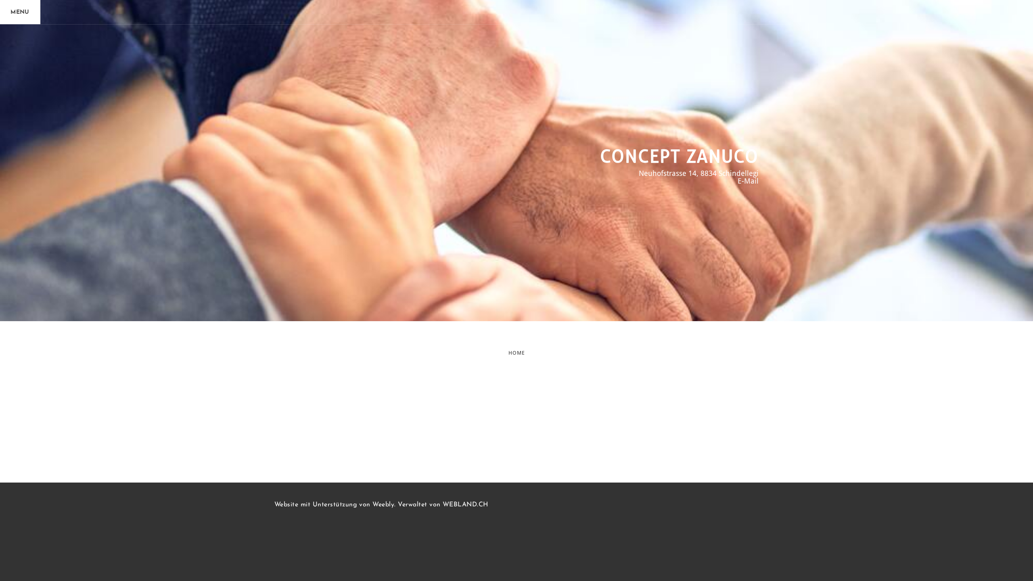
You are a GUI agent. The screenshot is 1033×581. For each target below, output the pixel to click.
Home (516, 353)
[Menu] (20, 12)
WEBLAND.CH (465, 505)
